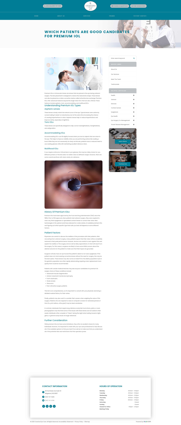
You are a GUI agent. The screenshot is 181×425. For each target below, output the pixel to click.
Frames (112, 16)
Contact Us (123, 164)
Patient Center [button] (140, 16)
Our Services (115, 74)
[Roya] (147, 422)
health (113, 95)
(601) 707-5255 (49, 397)
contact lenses (116, 108)
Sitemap (87, 422)
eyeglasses (114, 112)
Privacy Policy (79, 422)
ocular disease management (120, 124)
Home (36, 16)
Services (86, 16)
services (113, 104)
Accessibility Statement (66, 422)
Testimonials (115, 84)
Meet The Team (116, 79)
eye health (114, 116)
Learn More (123, 141)
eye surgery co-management (120, 120)
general (113, 99)
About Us (61, 16)
